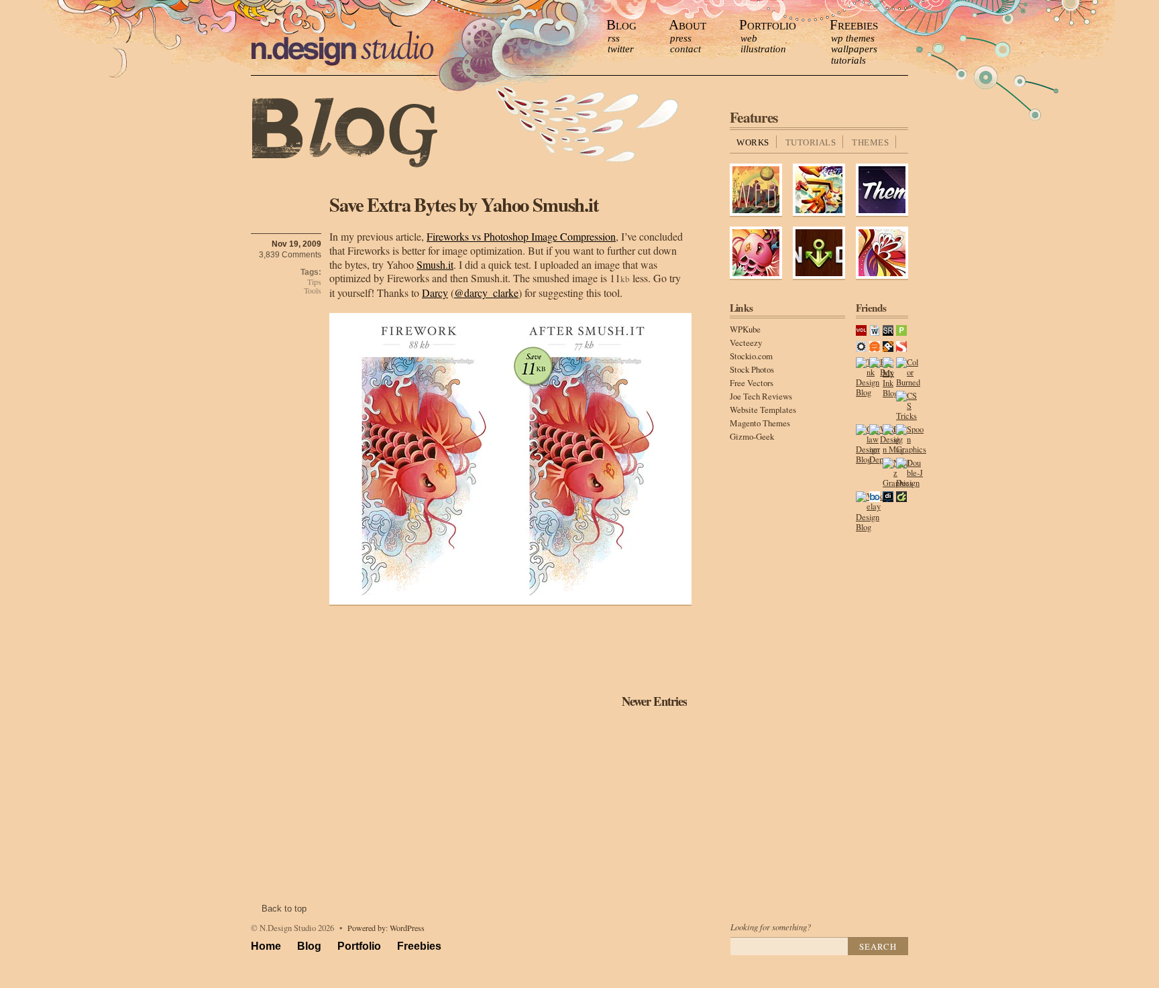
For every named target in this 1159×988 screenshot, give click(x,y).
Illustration (763, 49)
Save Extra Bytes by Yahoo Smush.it (464, 204)
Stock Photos (752, 369)
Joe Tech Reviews (761, 396)
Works (752, 142)
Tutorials (848, 60)
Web (748, 38)
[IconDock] (819, 276)
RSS (614, 38)
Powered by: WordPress (386, 927)
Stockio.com (751, 356)
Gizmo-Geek (752, 436)
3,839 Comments (290, 254)
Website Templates (763, 410)
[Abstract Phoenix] (882, 276)
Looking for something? (770, 926)
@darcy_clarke (486, 293)
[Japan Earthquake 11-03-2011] (819, 213)
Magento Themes (760, 423)
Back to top (284, 909)
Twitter (621, 49)
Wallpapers (854, 49)
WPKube (745, 329)
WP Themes (853, 38)
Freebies (854, 24)
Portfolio (767, 24)
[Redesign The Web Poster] (756, 213)
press (681, 38)
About (687, 24)
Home (266, 946)
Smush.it (435, 264)
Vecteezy (746, 342)
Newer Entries (654, 701)
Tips (314, 281)
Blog (621, 24)
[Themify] (882, 213)
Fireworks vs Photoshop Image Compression (521, 236)
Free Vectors (751, 383)
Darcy (435, 293)
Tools (312, 290)
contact (685, 49)
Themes (870, 142)
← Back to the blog (345, 133)
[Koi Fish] (756, 276)
